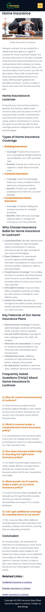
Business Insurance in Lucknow (16, 588)
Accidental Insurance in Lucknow (17, 582)
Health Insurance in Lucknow (15, 594)
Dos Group (23, 607)
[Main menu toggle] (40, 5)
